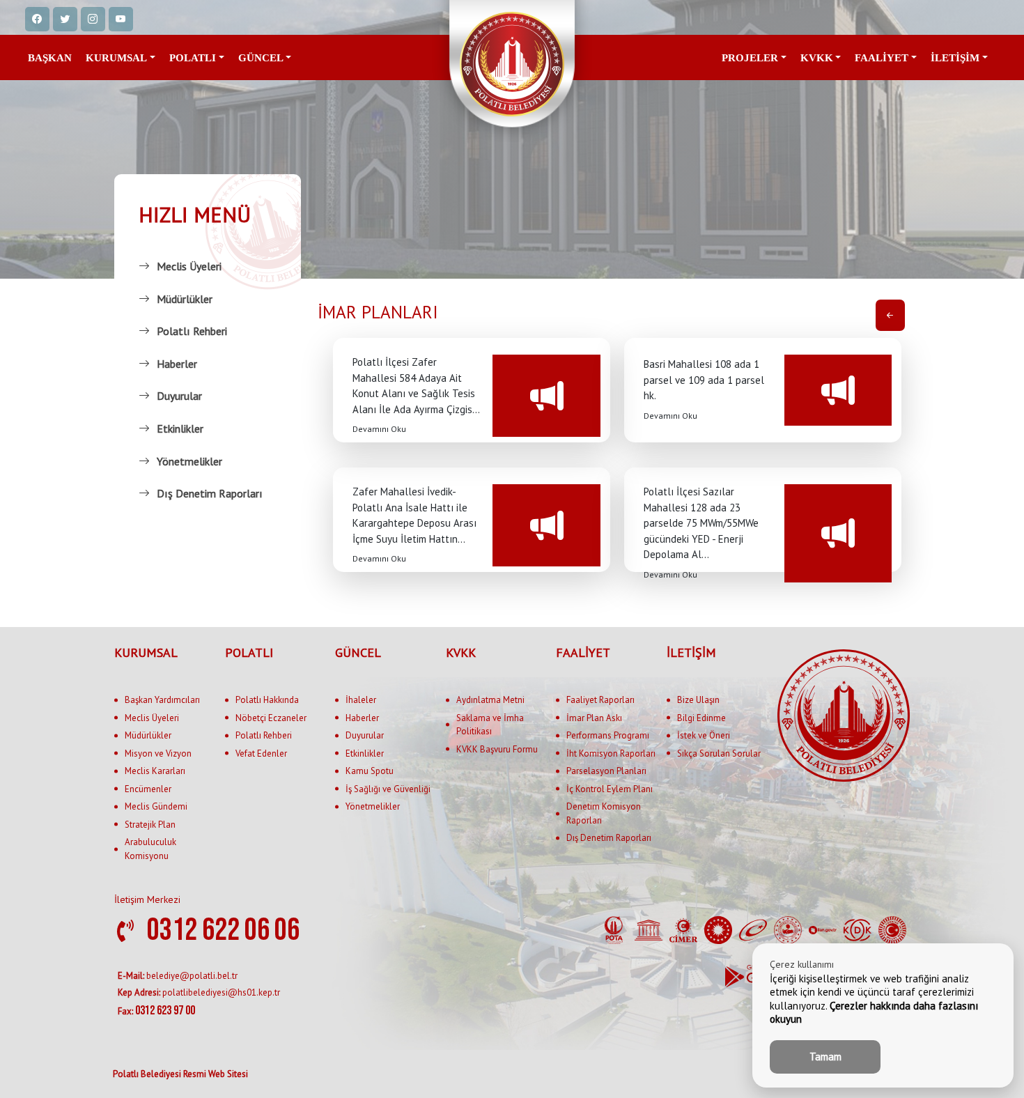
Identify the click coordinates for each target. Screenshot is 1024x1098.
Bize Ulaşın (698, 700)
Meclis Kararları (155, 771)
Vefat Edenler (261, 753)
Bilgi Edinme (701, 718)
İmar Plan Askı (594, 718)
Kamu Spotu (370, 771)
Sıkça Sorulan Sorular (719, 753)
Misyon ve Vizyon (158, 753)
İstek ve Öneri (703, 735)
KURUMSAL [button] (116, 57)
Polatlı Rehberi (192, 331)
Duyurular (179, 396)
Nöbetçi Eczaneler (271, 718)
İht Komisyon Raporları (610, 753)
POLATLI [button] (192, 57)
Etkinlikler (180, 428)
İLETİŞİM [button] (955, 57)
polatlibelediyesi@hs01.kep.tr (199, 992)
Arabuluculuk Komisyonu (150, 849)
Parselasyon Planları (606, 771)
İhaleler (361, 700)
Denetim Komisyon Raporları (603, 813)
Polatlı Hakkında (267, 700)
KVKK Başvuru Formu (497, 749)
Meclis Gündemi (156, 806)
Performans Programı (607, 735)
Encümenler (148, 789)
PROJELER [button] (750, 57)
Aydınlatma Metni (490, 700)
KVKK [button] (816, 57)
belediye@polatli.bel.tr (178, 976)
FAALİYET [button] (881, 57)
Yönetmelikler (189, 461)
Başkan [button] (50, 57)
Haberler (177, 364)
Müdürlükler (184, 299)
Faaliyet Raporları (600, 700)
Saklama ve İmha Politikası (490, 725)
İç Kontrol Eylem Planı (609, 789)
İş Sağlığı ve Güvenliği (388, 789)
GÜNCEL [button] (261, 57)
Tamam (825, 1056)
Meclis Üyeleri (189, 266)
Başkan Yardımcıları (162, 700)
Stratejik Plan (150, 824)
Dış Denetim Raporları (210, 493)
